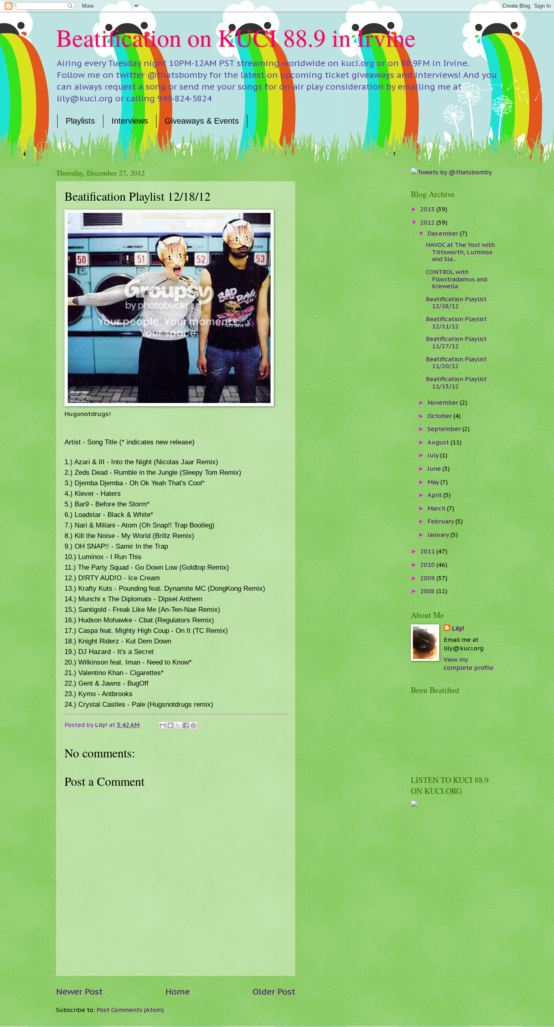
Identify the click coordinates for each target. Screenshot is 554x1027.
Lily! (458, 628)
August (439, 442)
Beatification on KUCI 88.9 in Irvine (236, 37)
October (440, 416)
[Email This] (163, 725)
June (434, 468)
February (441, 521)
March (437, 508)
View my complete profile (469, 664)
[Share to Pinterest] (193, 725)
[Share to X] (178, 725)
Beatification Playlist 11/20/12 (456, 362)
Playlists (80, 120)
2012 (428, 222)
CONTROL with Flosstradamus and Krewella (456, 279)
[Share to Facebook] (186, 725)
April (435, 495)
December (443, 233)
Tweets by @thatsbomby (454, 172)
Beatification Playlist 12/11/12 (456, 322)
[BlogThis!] (170, 725)
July (433, 455)
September (444, 429)
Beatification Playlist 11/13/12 (456, 382)
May (433, 482)
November (443, 402)
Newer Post (79, 991)
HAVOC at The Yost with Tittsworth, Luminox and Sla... (460, 252)
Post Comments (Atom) (130, 1010)
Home (177, 991)
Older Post (274, 991)
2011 (428, 551)
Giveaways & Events (202, 120)
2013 (428, 209)
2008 (428, 591)
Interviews (130, 120)
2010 (428, 564)
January (439, 534)
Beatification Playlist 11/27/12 (456, 342)
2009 (428, 578)
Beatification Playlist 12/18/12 (456, 302)
